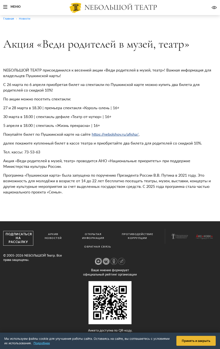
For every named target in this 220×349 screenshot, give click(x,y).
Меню (16, 6)
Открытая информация (93, 236)
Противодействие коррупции (137, 236)
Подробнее (42, 343)
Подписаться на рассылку (19, 238)
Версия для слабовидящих (214, 7)
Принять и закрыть (196, 341)
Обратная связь (97, 246)
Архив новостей (53, 236)
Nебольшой (120, 7)
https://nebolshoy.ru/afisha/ (115, 135)
